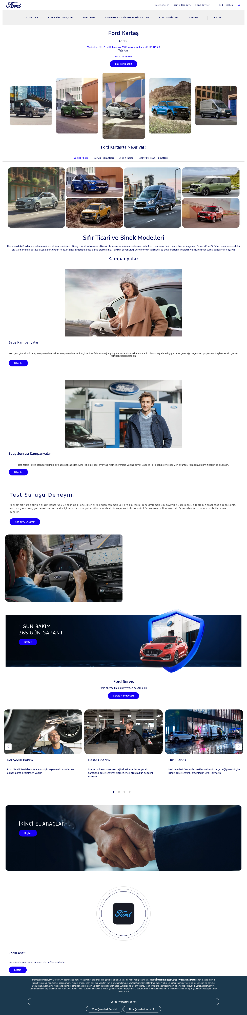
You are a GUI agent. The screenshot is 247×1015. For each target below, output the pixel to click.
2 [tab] (119, 792)
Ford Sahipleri (169, 17)
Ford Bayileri (202, 5)
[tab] (173, 155)
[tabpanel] (42, 745)
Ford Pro (89, 17)
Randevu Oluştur (25, 521)
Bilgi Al (18, 363)
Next (238, 746)
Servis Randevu (182, 5)
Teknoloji (195, 17)
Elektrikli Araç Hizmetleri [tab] (153, 157)
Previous (8, 746)
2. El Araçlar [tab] (126, 157)
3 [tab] (124, 792)
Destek (217, 17)
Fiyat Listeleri (162, 5)
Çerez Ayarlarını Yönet (123, 1001)
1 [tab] (113, 792)
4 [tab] (130, 792)
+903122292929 (124, 56)
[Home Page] (14, 7)
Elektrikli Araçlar (60, 17)
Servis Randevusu (123, 695)
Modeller (32, 17)
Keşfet (28, 642)
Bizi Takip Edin (123, 63)
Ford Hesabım (225, 5)
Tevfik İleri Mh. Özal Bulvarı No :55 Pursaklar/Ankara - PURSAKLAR (123, 47)
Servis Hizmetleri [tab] (104, 157)
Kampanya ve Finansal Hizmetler (127, 17)
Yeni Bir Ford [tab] (81, 157)
